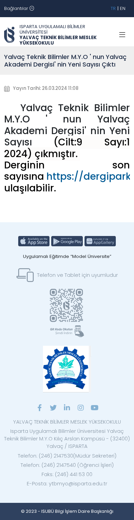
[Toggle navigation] (122, 35)
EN (122, 8)
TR (113, 8)
